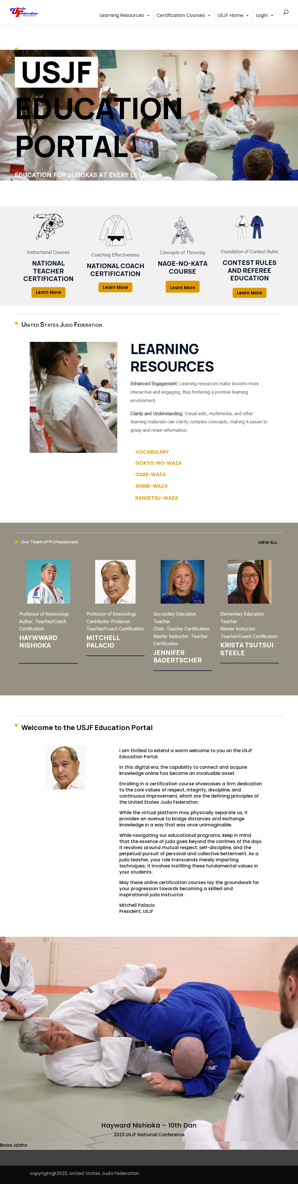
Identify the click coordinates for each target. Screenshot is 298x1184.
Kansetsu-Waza (156, 497)
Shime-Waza (151, 486)
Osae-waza (150, 474)
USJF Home (230, 15)
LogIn (262, 15)
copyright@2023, (49, 1173)
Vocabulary (152, 451)
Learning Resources (122, 15)
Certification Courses (181, 15)
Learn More (48, 292)
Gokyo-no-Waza (158, 463)
